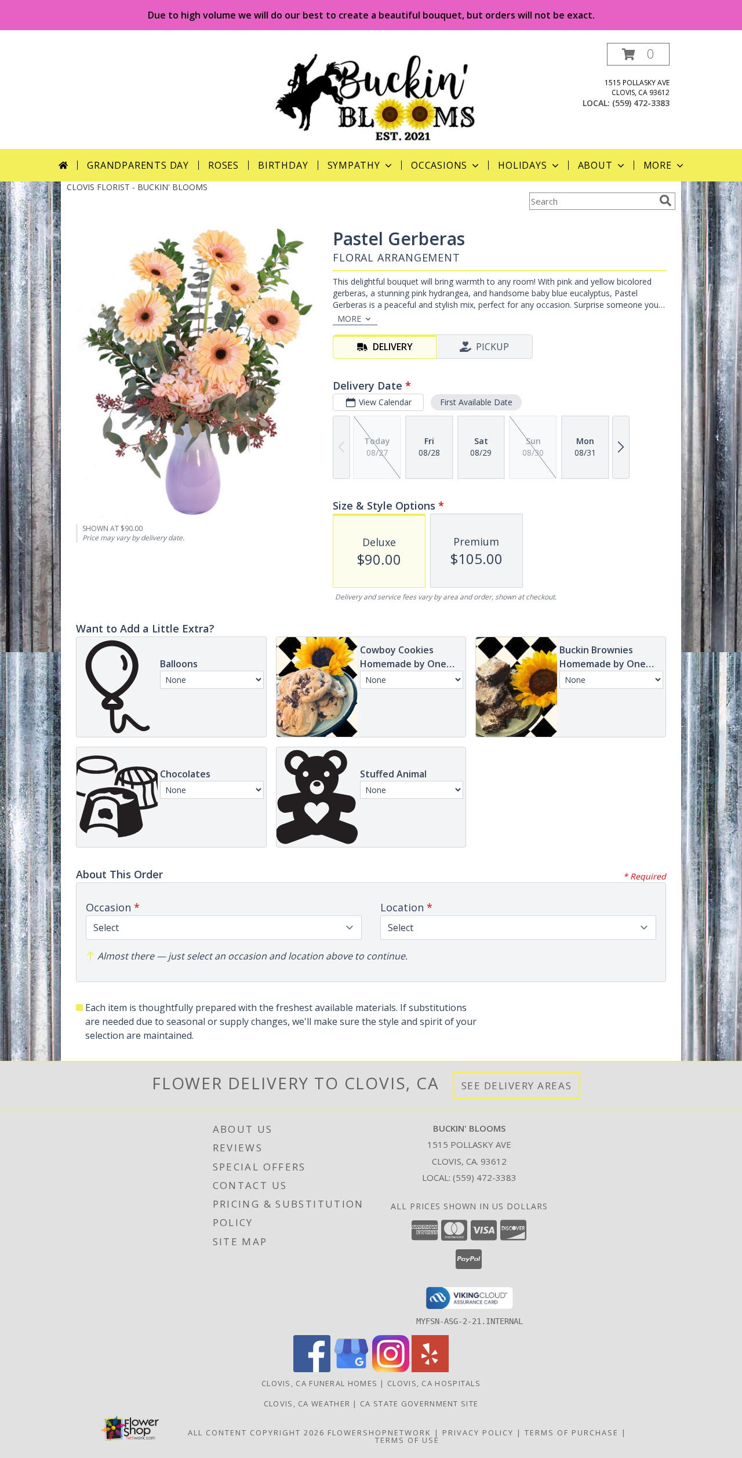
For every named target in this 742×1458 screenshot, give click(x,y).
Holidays (522, 165)
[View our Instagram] (390, 1369)
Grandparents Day (138, 165)
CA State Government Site (419, 1403)
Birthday (283, 165)
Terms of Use (407, 1440)
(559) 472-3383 (641, 102)
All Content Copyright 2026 (256, 1432)
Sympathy (354, 165)
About (595, 165)
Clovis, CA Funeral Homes (319, 1383)
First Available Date (476, 402)
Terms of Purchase (572, 1432)
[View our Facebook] (311, 1369)
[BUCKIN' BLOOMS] (375, 95)
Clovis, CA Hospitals (434, 1383)
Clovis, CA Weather (307, 1403)
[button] (638, 54)
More (657, 165)
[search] (665, 200)
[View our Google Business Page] (351, 1369)
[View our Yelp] (430, 1369)
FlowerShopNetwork (379, 1432)
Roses (223, 165)
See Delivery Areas (516, 1085)
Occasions (439, 165)
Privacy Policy (478, 1432)
